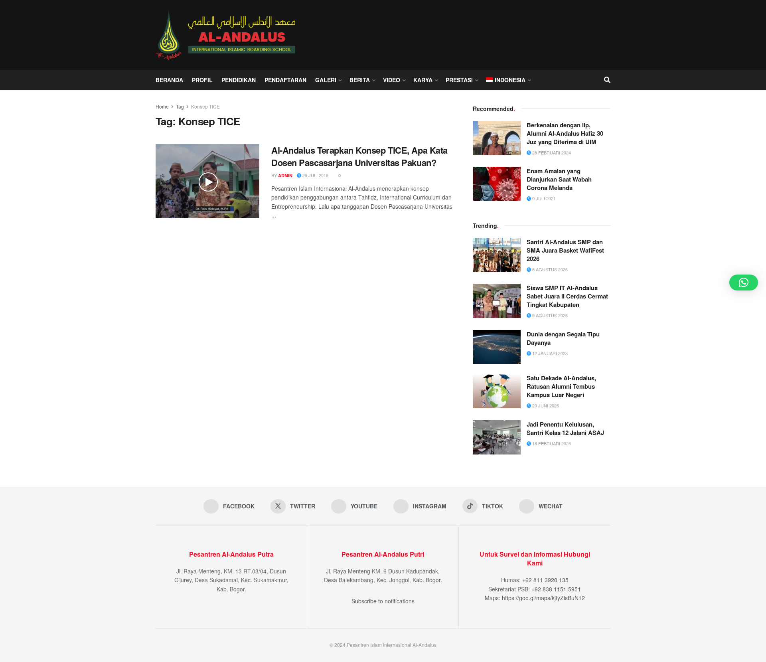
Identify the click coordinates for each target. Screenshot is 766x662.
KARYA (422, 80)
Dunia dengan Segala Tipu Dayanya (563, 338)
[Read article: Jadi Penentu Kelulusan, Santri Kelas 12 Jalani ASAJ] (497, 437)
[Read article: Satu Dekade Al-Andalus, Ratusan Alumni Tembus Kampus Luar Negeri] (497, 391)
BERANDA (169, 80)
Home (162, 106)
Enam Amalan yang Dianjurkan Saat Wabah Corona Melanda (559, 179)
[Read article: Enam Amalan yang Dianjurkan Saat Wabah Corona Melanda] (497, 184)
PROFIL (202, 80)
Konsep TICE (205, 106)
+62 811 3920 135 (545, 580)
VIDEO (391, 80)
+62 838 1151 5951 (556, 589)
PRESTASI (459, 80)
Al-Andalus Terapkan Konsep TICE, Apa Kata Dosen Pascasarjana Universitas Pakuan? (359, 156)
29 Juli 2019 (314, 175)
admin (285, 175)
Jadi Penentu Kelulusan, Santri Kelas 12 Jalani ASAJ (565, 428)
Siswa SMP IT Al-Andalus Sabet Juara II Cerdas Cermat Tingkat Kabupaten (567, 296)
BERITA (359, 80)
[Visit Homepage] (227, 35)
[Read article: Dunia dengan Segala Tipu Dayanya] (497, 347)
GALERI (325, 80)
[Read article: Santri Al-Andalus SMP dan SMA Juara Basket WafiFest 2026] (497, 255)
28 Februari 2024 (551, 152)
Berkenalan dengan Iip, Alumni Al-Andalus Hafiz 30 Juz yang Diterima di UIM (565, 133)
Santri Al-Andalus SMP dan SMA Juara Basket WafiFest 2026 (565, 250)
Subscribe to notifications (383, 601)
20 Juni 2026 (545, 405)
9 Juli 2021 (543, 198)
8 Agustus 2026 (549, 269)
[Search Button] (607, 80)
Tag (180, 106)
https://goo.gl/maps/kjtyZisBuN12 (543, 598)
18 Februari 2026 (551, 443)
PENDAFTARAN (285, 80)
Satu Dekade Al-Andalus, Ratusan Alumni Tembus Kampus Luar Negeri (561, 386)
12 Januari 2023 (549, 353)
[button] (743, 282)
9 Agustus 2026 (549, 315)
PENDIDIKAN (238, 80)
